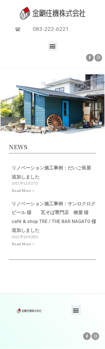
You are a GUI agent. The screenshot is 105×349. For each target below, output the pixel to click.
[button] (52, 46)
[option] (52, 105)
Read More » (23, 190)
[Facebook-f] (90, 58)
